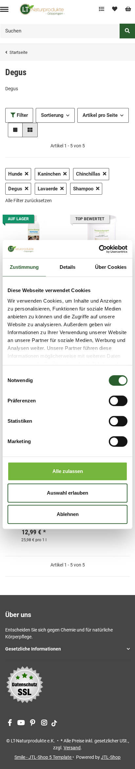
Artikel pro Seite (100, 115)
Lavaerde (48, 189)
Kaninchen (49, 174)
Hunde (15, 174)
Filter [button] (21, 115)
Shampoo (83, 189)
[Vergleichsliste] (101, 9)
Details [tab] (68, 267)
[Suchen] (127, 31)
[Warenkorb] (128, 9)
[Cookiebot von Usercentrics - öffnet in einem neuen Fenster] (98, 249)
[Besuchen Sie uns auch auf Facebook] (9, 723)
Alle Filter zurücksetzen (28, 200)
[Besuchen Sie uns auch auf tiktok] (54, 723)
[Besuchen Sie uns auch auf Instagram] (44, 723)
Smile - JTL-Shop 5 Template (43, 757)
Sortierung (52, 115)
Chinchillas (88, 174)
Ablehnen (68, 514)
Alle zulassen (67, 471)
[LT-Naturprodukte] (42, 9)
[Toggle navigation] (4, 9)
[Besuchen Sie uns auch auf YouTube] (21, 723)
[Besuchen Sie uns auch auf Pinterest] (32, 723)
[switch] (118, 400)
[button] (15, 130)
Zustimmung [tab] (24, 267)
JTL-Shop (111, 757)
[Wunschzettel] (114, 9)
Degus (15, 189)
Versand (72, 747)
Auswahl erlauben (67, 493)
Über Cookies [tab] (110, 267)
